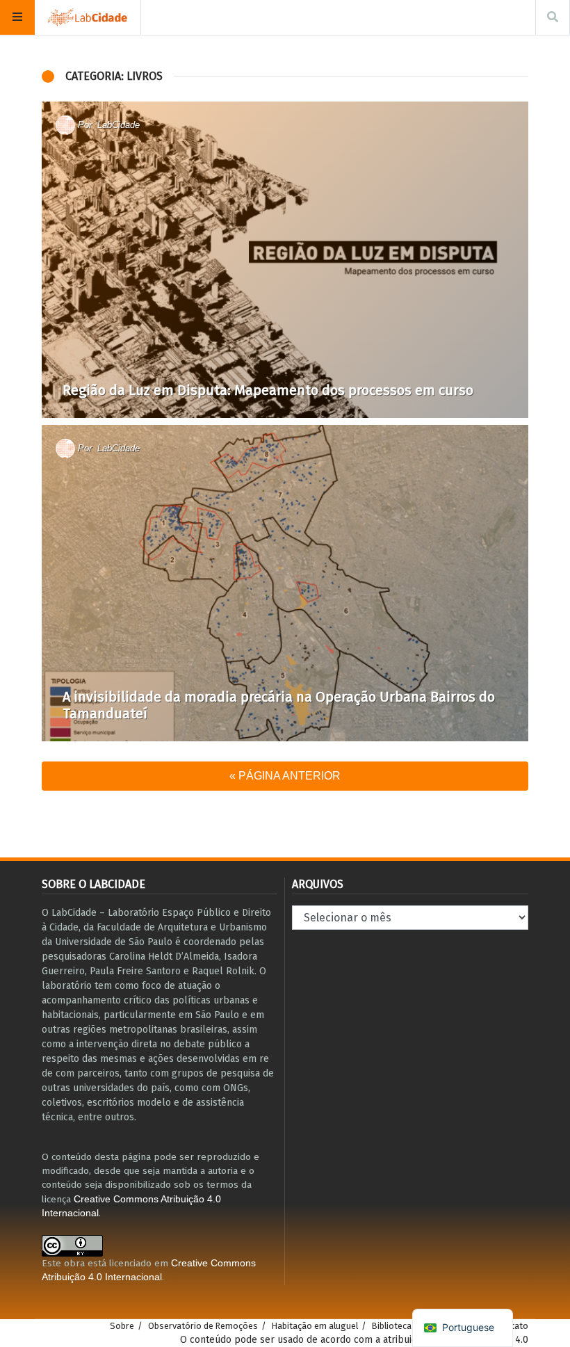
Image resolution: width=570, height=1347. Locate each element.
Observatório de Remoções (203, 1326)
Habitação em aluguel (315, 1326)
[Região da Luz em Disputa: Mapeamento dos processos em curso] (285, 260)
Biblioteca (392, 1326)
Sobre (122, 1326)
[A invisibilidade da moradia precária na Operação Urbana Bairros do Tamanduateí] (285, 583)
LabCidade (118, 125)
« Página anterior (285, 776)
